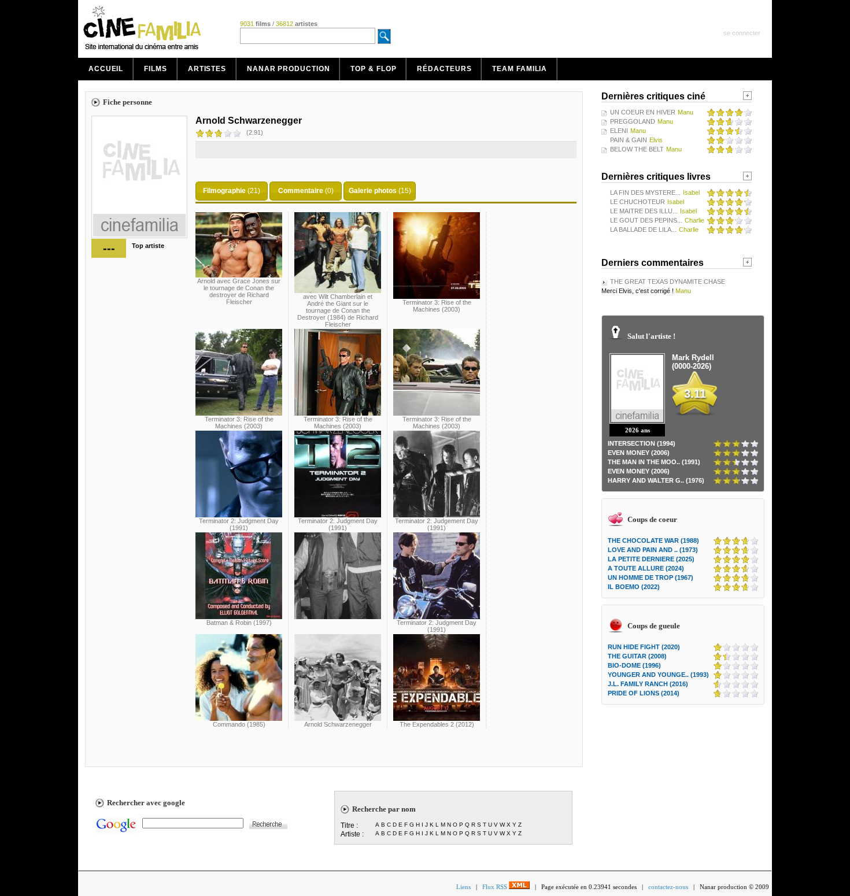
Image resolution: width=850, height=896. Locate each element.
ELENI (619, 130)
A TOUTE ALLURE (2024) (646, 568)
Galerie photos (373, 191)
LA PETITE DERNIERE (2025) (651, 559)
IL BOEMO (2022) (634, 586)
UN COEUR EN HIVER (642, 112)
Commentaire (300, 191)
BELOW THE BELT (637, 149)
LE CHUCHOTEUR (637, 201)
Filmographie (224, 191)
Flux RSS (495, 886)
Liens (463, 886)
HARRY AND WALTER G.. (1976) (656, 480)
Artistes (207, 69)
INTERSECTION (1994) (641, 443)
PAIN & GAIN (628, 139)
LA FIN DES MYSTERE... (645, 192)
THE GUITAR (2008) (637, 656)
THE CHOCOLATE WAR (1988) (653, 540)
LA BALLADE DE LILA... (643, 229)
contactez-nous (668, 886)
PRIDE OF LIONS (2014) (643, 693)
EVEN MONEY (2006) (639, 452)
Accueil (105, 69)
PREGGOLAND (632, 121)
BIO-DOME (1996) (634, 665)
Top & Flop (373, 69)
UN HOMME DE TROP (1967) (650, 577)
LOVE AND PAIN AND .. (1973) (653, 549)
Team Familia (519, 69)
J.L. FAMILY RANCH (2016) (648, 683)
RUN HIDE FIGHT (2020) (644, 646)
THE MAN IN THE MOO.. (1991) (654, 461)
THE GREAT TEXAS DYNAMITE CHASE (667, 281)
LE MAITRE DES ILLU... (644, 211)
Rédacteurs (444, 69)
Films (155, 69)
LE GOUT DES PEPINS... (646, 220)
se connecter (741, 32)
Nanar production (288, 69)
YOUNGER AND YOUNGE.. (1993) (658, 674)
